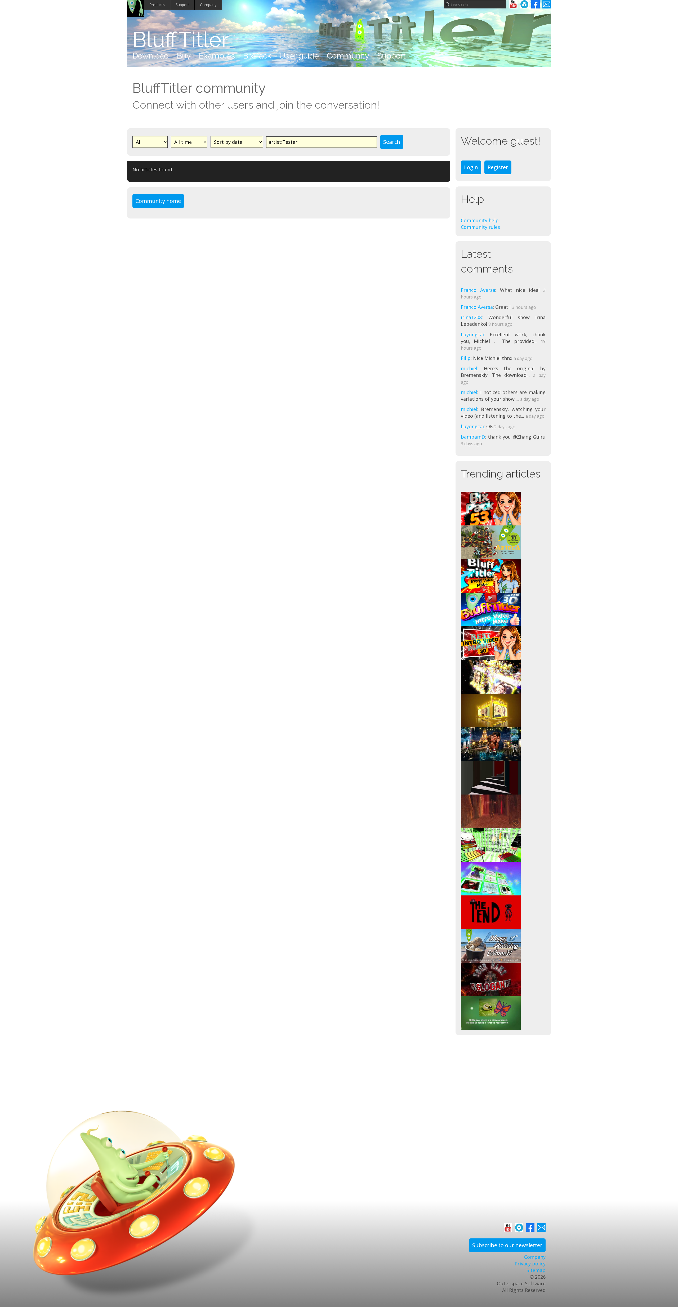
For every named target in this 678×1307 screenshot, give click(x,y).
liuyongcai (472, 334)
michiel (469, 368)
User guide (299, 55)
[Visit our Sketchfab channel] (524, 4)
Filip (466, 358)
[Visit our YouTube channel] (513, 4)
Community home (158, 200)
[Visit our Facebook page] (535, 4)
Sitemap (536, 1270)
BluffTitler (180, 39)
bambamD (473, 437)
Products (157, 4)
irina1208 (471, 317)
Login (471, 167)
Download (150, 55)
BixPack (257, 55)
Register (498, 167)
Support (182, 4)
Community (348, 55)
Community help (480, 220)
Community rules (480, 227)
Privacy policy (530, 1263)
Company (208, 4)
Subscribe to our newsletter (507, 1245)
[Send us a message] (546, 4)
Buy (184, 55)
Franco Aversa (478, 290)
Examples (217, 55)
